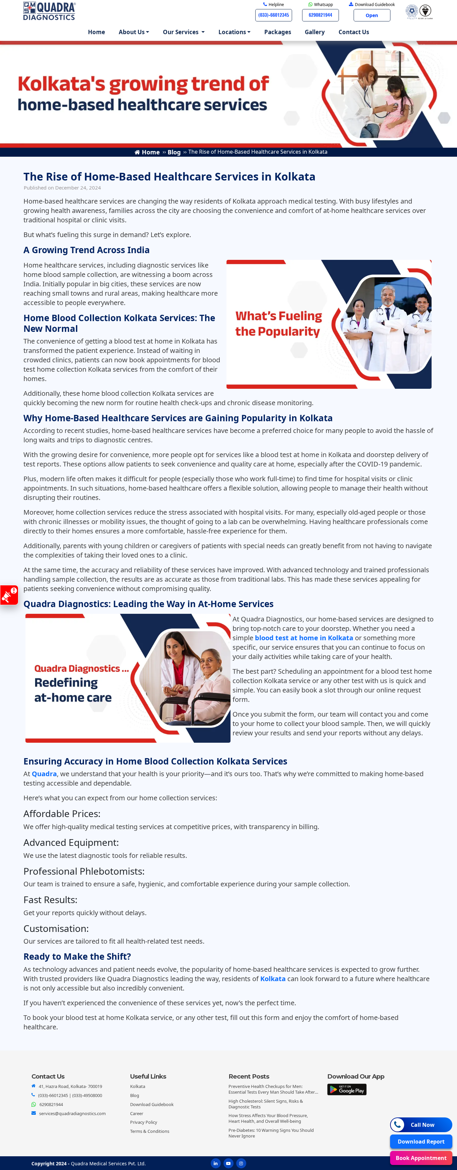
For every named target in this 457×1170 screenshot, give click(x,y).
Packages (277, 32)
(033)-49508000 (87, 1095)
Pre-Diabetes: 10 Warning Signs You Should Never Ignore (271, 1133)
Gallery (315, 32)
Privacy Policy (143, 1122)
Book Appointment (421, 1158)
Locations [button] (232, 32)
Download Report (421, 1141)
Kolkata (273, 978)
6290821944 (51, 1104)
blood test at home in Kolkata (304, 637)
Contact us (354, 32)
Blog (134, 1095)
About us (132, 32)
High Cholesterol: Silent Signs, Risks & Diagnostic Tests (266, 1104)
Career (136, 1113)
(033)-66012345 (53, 1095)
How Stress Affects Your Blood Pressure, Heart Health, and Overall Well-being (268, 1118)
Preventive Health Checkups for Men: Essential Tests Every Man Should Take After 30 (272, 1092)
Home (98, 32)
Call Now (423, 1124)
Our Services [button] (181, 32)
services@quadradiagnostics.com (72, 1113)
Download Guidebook (152, 1104)
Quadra (44, 773)
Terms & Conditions (149, 1131)
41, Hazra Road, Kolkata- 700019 (70, 1086)
